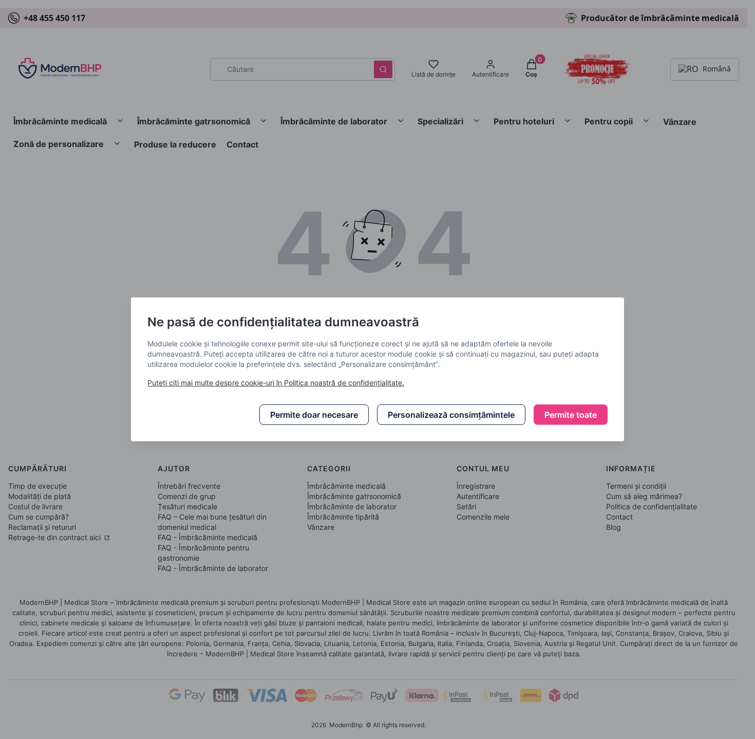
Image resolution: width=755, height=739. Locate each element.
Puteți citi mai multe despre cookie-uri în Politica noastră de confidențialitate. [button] (275, 382)
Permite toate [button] (570, 415)
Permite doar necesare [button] (314, 415)
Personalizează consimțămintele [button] (451, 415)
